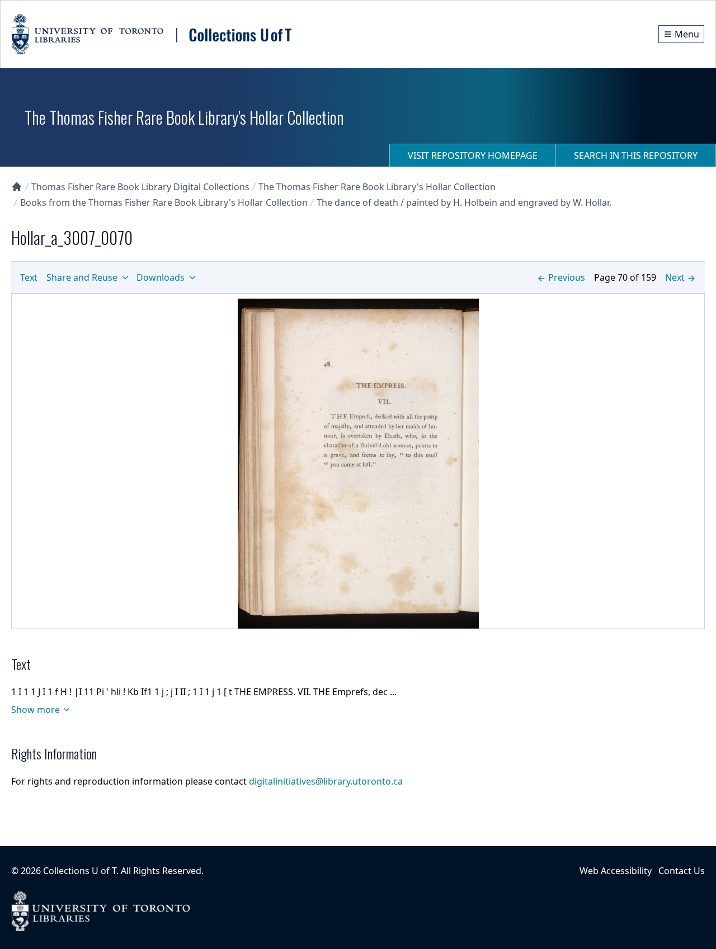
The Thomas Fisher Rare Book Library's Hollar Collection (377, 187)
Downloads (160, 277)
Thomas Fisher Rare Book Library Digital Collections (140, 187)
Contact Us (681, 871)
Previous (566, 277)
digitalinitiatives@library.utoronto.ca (326, 781)
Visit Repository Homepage (473, 155)
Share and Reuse (81, 277)
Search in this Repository (636, 155)
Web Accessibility (616, 871)
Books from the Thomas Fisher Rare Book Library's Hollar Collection (164, 202)
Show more (35, 710)
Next (675, 277)
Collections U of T (79, 871)
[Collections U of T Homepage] (16, 186)
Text (28, 277)
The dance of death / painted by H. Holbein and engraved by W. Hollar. (464, 202)
